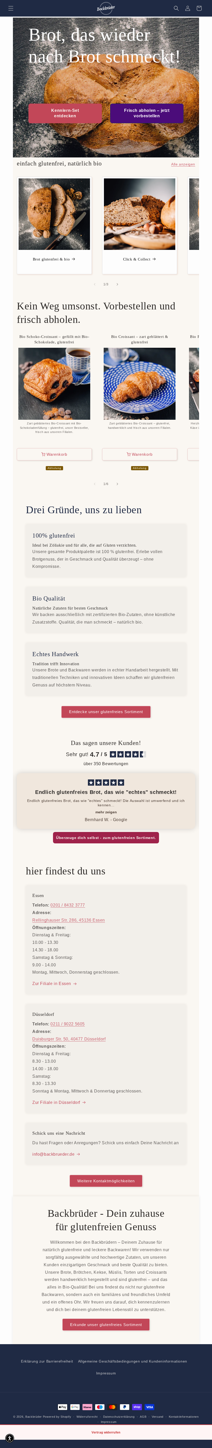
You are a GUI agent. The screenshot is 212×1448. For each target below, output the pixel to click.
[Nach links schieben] (94, 284)
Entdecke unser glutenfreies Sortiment (106, 711)
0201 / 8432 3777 (67, 905)
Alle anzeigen (183, 164)
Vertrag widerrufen (106, 1432)
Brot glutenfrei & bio (51, 259)
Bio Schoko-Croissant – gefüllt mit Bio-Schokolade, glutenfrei (54, 339)
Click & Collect (136, 259)
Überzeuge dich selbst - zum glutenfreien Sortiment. (106, 838)
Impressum (106, 1373)
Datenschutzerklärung (119, 1416)
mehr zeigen (106, 812)
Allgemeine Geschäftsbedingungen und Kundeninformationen (132, 1361)
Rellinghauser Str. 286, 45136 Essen (68, 920)
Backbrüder (33, 1416)
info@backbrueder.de (53, 1154)
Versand (157, 1416)
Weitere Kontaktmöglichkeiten (106, 1181)
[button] (11, 8)
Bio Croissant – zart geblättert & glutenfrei (139, 339)
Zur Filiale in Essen (51, 983)
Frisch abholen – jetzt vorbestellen (146, 113)
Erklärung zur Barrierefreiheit (47, 1361)
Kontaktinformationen (184, 1416)
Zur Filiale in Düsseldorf (56, 1102)
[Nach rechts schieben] (117, 284)
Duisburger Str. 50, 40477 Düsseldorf (69, 1039)
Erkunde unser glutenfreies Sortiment (106, 1324)
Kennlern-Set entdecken (65, 113)
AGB (143, 1416)
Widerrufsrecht (87, 1416)
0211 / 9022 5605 (67, 1024)
